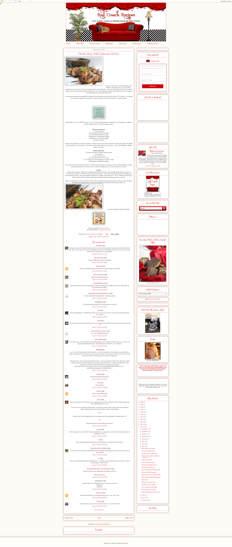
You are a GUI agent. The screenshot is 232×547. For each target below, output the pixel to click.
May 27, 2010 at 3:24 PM (100, 444)
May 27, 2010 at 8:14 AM (100, 346)
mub (98, 320)
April (143, 495)
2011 (141, 424)
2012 (142, 422)
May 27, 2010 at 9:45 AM (100, 379)
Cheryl (99, 429)
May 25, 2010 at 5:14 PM (100, 262)
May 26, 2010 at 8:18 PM (100, 279)
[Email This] (111, 234)
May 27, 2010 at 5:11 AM (100, 335)
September (145, 436)
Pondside (99, 245)
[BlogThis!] (113, 234)
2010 (142, 427)
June (143, 444)
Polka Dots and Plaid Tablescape (151, 477)
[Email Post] (106, 234)
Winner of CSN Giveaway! (149, 472)
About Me (80, 43)
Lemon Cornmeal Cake (148, 451)
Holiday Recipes (152, 43)
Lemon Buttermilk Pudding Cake (151, 469)
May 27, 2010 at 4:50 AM (100, 327)
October (144, 434)
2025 (142, 402)
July (143, 441)
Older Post (129, 518)
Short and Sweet (99, 274)
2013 (142, 419)
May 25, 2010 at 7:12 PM (100, 271)
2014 (142, 417)
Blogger (126, 543)
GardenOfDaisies (99, 283)
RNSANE (98, 349)
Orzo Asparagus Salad (148, 462)
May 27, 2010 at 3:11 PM (100, 436)
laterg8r (98, 374)
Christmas (122, 43)
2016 (142, 412)
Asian (94, 236)
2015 (142, 414)
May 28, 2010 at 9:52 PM (100, 497)
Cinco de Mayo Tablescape (149, 487)
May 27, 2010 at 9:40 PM (100, 465)
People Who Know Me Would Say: (98, 293)
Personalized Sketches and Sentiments (99, 468)
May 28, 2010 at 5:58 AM (100, 489)
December (145, 429)
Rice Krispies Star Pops (148, 448)
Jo (99, 458)
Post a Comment (99, 510)
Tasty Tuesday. (105, 228)
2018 (142, 407)
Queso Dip (145, 479)
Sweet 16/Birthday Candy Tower (151, 492)
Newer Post (69, 518)
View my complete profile (153, 166)
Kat (99, 310)
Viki (99, 382)
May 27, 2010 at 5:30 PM (100, 455)
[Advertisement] (153, 132)
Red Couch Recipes (158, 151)
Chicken (99, 236)
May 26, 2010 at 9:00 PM (100, 289)
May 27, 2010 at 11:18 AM (99, 387)
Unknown (99, 266)
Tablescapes (136, 43)
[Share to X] (115, 234)
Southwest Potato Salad (148, 484)
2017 (142, 409)
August (144, 439)
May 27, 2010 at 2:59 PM (100, 426)
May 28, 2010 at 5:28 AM (100, 477)
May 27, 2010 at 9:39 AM (100, 370)
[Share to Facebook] (116, 234)
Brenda (99, 391)
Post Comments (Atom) (102, 524)
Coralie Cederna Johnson (99, 331)
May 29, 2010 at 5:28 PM (100, 506)
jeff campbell (99, 339)
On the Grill (105, 236)
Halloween (109, 43)
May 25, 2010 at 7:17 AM (100, 254)
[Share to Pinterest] (118, 234)
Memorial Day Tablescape (149, 465)
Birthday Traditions (147, 460)
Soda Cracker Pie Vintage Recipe (151, 474)
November (145, 431)
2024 (142, 404)
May (143, 446)
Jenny (99, 399)
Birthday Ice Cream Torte (149, 482)
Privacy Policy (94, 43)
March (144, 497)
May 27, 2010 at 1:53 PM (100, 396)
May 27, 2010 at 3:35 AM (100, 317)
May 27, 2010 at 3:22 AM (100, 306)
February (145, 500)
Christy (99, 501)
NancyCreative (98, 257)
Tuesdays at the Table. (104, 230)
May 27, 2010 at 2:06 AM (100, 298)
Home (69, 43)
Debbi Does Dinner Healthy (98, 448)
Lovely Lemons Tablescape (149, 453)
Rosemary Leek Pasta (148, 467)
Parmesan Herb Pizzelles (149, 489)
